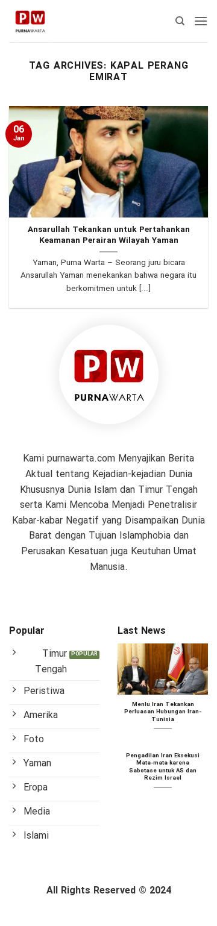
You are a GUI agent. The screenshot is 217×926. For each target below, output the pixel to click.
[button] (200, 21)
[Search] (179, 21)
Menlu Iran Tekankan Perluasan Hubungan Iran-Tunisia (162, 712)
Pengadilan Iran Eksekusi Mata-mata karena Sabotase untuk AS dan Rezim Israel (163, 767)
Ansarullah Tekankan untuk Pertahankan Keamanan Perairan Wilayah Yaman (109, 235)
